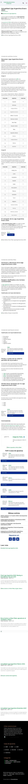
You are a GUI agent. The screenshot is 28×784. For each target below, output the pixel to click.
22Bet (4, 375)
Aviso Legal (11, 774)
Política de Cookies (19, 774)
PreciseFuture (14, 779)
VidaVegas (7, 752)
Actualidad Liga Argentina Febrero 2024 (13, 664)
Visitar (10, 234)
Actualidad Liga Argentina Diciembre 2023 (13, 708)
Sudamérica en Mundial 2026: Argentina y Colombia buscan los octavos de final (12, 532)
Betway (7, 749)
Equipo (4, 775)
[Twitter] (14, 539)
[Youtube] (17, 539)
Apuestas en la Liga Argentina (9, 13)
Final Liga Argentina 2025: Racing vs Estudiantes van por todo (11, 576)
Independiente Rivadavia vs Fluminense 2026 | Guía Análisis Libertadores (13, 520)
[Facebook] (10, 539)
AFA (17, 79)
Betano (10, 478)
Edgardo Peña (18, 437)
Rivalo (8, 232)
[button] (23, 3)
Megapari (14, 749)
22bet (8, 409)
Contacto (9, 775)
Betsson (10, 501)
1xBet (8, 347)
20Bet (9, 490)
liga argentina (6, 284)
